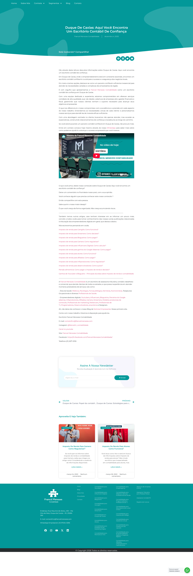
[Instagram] (51, 530)
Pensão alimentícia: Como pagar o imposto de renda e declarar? (84, 270)
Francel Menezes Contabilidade (104, 90)
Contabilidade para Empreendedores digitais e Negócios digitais (122, 534)
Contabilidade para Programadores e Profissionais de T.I (122, 501)
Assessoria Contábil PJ (144, 498)
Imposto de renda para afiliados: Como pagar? (77, 258)
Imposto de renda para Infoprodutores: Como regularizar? (82, 262)
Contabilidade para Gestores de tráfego (122, 514)
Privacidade (81, 496)
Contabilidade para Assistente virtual (122, 520)
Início (79, 486)
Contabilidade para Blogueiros (101, 498)
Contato (77, 3)
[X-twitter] (62, 530)
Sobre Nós (25, 3)
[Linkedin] (67, 530)
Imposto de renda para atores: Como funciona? (77, 254)
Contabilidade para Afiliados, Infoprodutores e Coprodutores (122, 543)
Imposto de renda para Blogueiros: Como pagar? (78, 238)
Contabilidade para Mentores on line (101, 533)
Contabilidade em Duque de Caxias (100, 515)
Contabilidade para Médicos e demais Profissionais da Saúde (123, 493)
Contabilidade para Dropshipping (122, 487)
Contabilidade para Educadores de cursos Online (123, 508)
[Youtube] (56, 530)
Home (14, 3)
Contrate (38, 3)
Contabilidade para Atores (101, 521)
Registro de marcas (143, 502)
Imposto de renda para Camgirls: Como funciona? (78, 230)
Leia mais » (76, 467)
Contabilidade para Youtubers (101, 487)
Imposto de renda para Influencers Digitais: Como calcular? (82, 246)
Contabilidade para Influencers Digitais (101, 493)
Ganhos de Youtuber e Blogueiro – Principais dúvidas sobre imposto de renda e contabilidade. (96, 274)
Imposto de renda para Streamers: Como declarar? (79, 234)
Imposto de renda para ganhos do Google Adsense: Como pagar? (85, 250)
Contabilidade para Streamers (101, 509)
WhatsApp (111, 128)
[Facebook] (45, 530)
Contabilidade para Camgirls (101, 504)
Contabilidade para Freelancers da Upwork (122, 526)
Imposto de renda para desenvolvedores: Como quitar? (81, 266)
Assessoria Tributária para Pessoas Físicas (143, 493)
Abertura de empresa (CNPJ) (144, 487)
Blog (68, 3)
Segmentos (54, 3)
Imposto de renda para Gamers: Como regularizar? (79, 242)
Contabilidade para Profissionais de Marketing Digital (101, 527)
